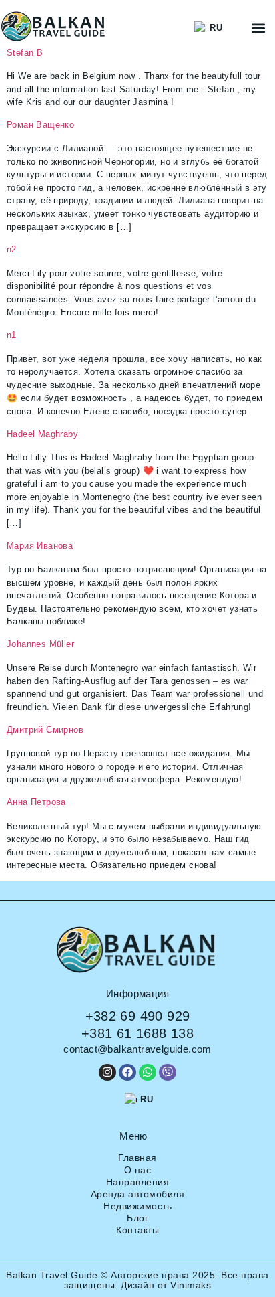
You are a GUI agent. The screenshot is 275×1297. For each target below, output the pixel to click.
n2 (12, 249)
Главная (137, 1157)
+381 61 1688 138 (137, 1033)
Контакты (137, 1230)
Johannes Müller (40, 644)
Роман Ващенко (40, 125)
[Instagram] (107, 1073)
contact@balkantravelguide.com (137, 1049)
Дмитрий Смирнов (45, 730)
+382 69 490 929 (137, 1016)
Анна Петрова (36, 802)
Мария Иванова (40, 546)
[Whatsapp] (147, 1073)
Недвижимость (137, 1206)
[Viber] (167, 1073)
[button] (259, 28)
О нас (138, 1169)
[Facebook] (127, 1073)
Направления (138, 1182)
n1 (12, 335)
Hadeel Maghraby (42, 434)
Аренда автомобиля (138, 1194)
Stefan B (25, 53)
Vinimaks (190, 1285)
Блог (137, 1218)
